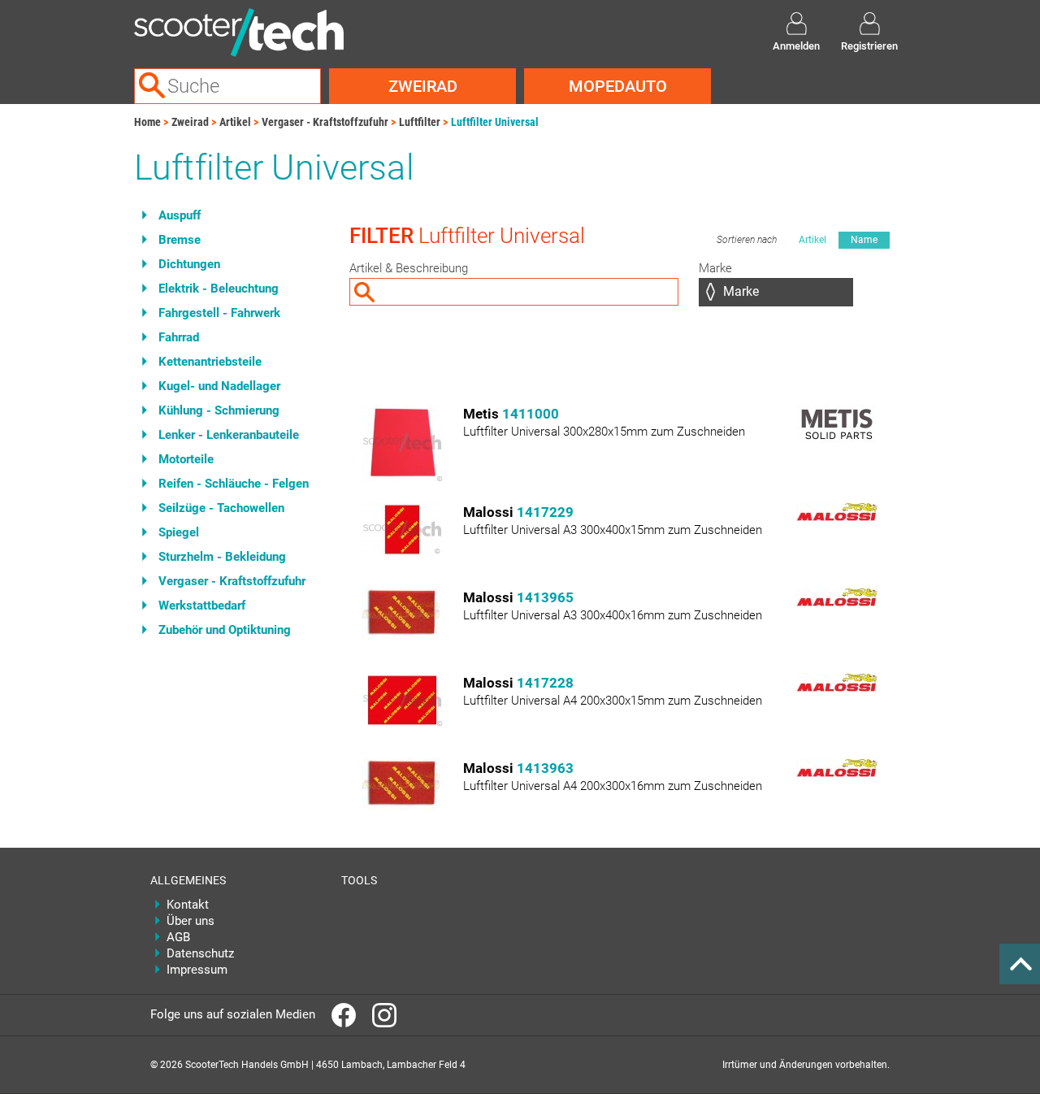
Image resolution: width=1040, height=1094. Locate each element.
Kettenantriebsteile (210, 361)
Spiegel (178, 532)
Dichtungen (189, 264)
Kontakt (188, 904)
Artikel (235, 121)
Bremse (179, 239)
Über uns (190, 921)
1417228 (545, 683)
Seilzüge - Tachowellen (221, 508)
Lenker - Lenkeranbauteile (228, 435)
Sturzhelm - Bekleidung (222, 556)
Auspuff (179, 215)
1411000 (530, 414)
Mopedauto (618, 86)
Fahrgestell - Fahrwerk (219, 313)
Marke (715, 268)
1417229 (545, 512)
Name (864, 239)
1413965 (545, 597)
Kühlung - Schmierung (219, 410)
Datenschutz (200, 953)
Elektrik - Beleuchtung (218, 288)
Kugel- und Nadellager (219, 386)
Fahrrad (178, 337)
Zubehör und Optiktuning (224, 630)
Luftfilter (419, 121)
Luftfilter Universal (495, 121)
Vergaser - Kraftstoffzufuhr (325, 121)
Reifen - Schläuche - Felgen (233, 483)
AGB (178, 937)
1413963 (545, 768)
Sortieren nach (747, 239)
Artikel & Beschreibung (408, 268)
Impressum (197, 969)
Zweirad (422, 86)
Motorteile (186, 459)
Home (147, 121)
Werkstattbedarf (201, 605)
